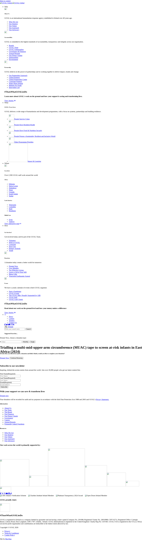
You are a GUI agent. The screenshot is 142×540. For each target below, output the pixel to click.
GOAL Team (13, 47)
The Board (8, 412)
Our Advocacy (14, 30)
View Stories (9, 101)
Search (28, 329)
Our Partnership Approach (18, 75)
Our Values (13, 26)
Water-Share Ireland (16, 83)
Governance (8, 418)
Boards (11, 45)
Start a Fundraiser (15, 291)
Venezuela (12, 205)
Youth (11, 250)
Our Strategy (13, 24)
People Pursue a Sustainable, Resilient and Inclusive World (34, 136)
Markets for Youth (15, 85)
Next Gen (12, 246)
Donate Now (13, 266)
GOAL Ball (13, 297)
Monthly (25, 342)
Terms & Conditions (11, 533)
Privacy (7, 531)
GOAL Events (14, 293)
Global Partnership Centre (18, 79)
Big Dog (8, 539)
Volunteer (12, 241)
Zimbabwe (12, 188)
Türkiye (11, 222)
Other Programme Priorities (23, 142)
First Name (7, 374)
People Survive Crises (22, 119)
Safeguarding (13, 57)
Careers (11, 319)
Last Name (7, 378)
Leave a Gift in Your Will (18, 272)
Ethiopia (12, 184)
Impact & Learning (34, 161)
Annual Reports (14, 53)
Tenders (11, 321)
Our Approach (14, 28)
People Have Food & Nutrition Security (28, 130)
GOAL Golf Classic (16, 299)
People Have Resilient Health (24, 125)
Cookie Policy (9, 535)
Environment (13, 59)
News (11, 317)
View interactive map (11, 224)
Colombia (12, 207)
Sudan (11, 196)
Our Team (8, 410)
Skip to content (5, 1)
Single (33, 342)
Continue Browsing (16, 358)
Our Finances (9, 414)
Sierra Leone (13, 186)
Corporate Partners (15, 81)
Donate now (4, 396)
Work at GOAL (14, 242)
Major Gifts (13, 274)
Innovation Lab (14, 87)
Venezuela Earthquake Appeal (19, 276)
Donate (10, 327)
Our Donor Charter (15, 55)
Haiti (10, 209)
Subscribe (4, 387)
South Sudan (13, 194)
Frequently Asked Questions (14, 424)
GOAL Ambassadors (16, 49)
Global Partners (14, 77)
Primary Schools (14, 248)
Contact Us (13, 323)
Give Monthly (14, 268)
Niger (11, 190)
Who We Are (13, 22)
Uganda (11, 192)
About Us (7, 408)
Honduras (12, 211)
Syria (11, 220)
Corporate (12, 244)
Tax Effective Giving (16, 270)
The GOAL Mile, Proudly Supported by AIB (24, 295)
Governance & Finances (17, 51)
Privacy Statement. (102, 399)
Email (6, 382)
